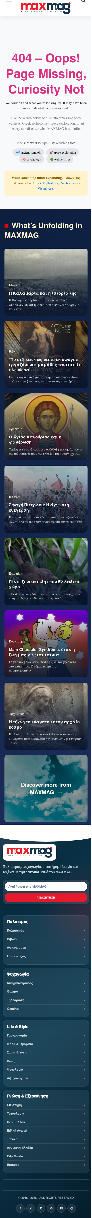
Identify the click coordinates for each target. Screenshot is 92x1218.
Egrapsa (13, 1164)
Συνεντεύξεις (16, 956)
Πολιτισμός (15, 930)
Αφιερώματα (16, 947)
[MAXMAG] (46, 8)
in (61, 1208)
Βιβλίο (12, 939)
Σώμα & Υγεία (17, 1052)
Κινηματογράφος (20, 983)
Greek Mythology (45, 183)
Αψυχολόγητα (17, 1078)
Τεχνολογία (15, 1113)
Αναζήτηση (46, 897)
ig (51, 1208)
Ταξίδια (12, 1139)
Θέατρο (12, 991)
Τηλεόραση (15, 1000)
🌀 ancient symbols (28, 152)
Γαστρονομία (17, 1035)
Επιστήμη (14, 1105)
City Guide (15, 1156)
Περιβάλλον (16, 1122)
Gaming (13, 1008)
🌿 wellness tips (60, 159)
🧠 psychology (31, 159)
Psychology (68, 183)
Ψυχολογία (15, 1069)
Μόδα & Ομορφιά (20, 1044)
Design (12, 1061)
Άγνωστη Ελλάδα (20, 1147)
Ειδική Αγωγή (17, 1130)
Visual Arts (46, 188)
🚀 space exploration (62, 152)
